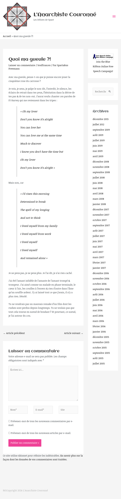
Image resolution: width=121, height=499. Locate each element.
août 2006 (98, 294)
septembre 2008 (101, 172)
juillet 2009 (99, 140)
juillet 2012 (98, 124)
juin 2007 (98, 241)
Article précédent (14, 333)
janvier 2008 (99, 204)
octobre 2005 (100, 347)
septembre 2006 (101, 289)
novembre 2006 (101, 278)
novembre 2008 (101, 167)
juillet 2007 (99, 236)
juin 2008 (98, 182)
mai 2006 (98, 310)
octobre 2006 (100, 283)
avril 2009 (98, 156)
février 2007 (99, 262)
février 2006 (99, 326)
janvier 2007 (99, 267)
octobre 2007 (100, 220)
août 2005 (98, 358)
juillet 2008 (99, 177)
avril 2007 (98, 252)
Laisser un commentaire (22, 65)
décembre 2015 (101, 119)
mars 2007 (98, 257)
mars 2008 (98, 198)
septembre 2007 (101, 225)
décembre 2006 (101, 273)
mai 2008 (98, 188)
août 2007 (98, 230)
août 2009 (98, 135)
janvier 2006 (99, 331)
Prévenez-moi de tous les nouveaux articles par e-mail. (41, 433)
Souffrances (44, 65)
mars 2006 (98, 321)
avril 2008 (98, 193)
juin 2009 (98, 145)
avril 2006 (98, 315)
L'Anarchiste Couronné (64, 15)
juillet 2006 (99, 299)
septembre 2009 (101, 129)
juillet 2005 (99, 363)
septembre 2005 (101, 353)
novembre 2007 (101, 214)
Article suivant (73, 333)
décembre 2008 (101, 161)
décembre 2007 (101, 209)
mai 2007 (98, 246)
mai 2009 (98, 151)
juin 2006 (98, 305)
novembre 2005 (101, 342)
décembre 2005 (101, 337)
